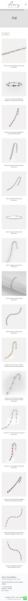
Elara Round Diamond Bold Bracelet (14, 166)
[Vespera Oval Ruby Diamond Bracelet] (14, 451)
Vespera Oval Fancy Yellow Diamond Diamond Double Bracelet (14, 399)
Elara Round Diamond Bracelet (14, 199)
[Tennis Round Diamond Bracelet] (14, 283)
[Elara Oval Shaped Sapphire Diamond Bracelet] (14, 117)
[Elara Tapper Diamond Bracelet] (14, 250)
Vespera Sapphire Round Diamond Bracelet (14, 566)
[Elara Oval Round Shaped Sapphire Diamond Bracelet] (14, 84)
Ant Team (18, 599)
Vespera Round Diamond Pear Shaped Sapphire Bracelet (14, 533)
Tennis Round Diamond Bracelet (14, 299)
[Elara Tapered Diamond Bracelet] (14, 217)
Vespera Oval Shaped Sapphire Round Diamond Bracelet (14, 500)
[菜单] (25, 4)
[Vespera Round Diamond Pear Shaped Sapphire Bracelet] (14, 517)
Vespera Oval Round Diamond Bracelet (14, 433)
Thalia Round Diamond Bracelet (14, 332)
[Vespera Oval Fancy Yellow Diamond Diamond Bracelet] (14, 350)
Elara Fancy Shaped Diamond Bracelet (14, 66)
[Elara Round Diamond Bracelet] (14, 183)
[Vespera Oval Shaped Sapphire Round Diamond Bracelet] (14, 484)
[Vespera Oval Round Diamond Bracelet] (14, 418)
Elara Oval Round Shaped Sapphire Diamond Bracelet (14, 99)
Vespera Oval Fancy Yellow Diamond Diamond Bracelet (14, 365)
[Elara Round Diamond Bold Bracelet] (14, 150)
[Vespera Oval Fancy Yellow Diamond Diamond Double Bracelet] (14, 383)
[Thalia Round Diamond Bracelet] (14, 316)
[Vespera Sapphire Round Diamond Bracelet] (14, 551)
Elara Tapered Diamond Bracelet (14, 232)
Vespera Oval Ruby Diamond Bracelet (14, 467)
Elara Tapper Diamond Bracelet (14, 266)
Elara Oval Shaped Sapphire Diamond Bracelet (14, 133)
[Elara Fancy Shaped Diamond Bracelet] (14, 51)
